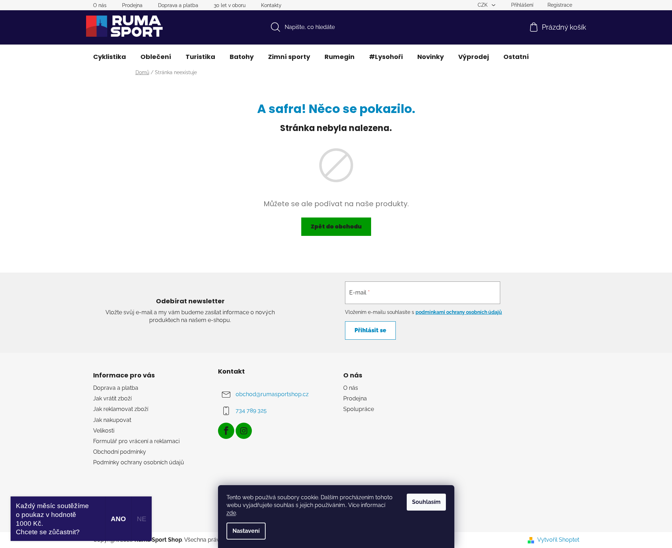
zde (231, 513)
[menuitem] (109, 57)
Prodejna (132, 5)
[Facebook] (226, 431)
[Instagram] (244, 431)
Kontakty (271, 5)
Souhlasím (426, 502)
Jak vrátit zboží (112, 398)
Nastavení (246, 531)
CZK (483, 5)
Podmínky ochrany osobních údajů (138, 462)
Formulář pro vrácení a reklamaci (136, 441)
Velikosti (103, 430)
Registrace (559, 5)
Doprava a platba (178, 5)
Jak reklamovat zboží (120, 409)
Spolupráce (358, 409)
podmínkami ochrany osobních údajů (459, 312)
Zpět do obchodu (336, 226)
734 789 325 (251, 410)
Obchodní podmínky (119, 451)
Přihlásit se (370, 330)
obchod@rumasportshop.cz (272, 394)
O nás (100, 5)
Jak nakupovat (112, 420)
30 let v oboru (230, 5)
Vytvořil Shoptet (558, 539)
